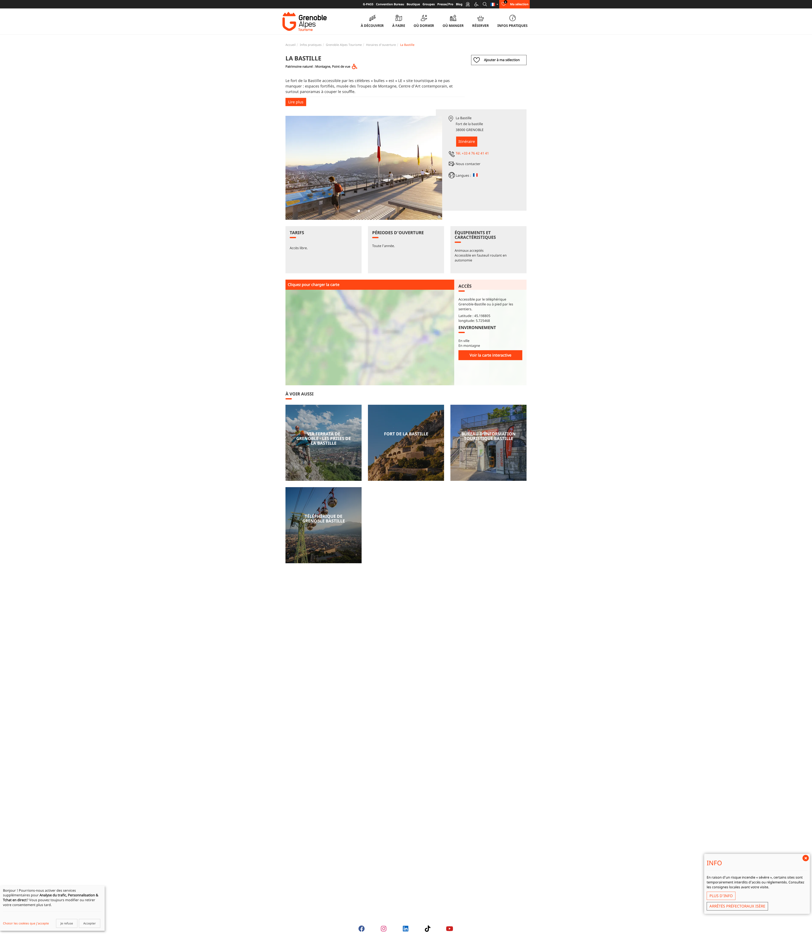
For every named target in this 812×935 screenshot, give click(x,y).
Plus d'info (721, 895)
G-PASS (368, 4)
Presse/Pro (445, 4)
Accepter (89, 923)
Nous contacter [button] (468, 163)
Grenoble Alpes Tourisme (344, 45)
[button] (297, 167)
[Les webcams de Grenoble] (468, 4)
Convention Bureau (390, 4)
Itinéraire (466, 141)
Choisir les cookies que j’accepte (26, 923)
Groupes (428, 4)
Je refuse (66, 923)
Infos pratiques (311, 45)
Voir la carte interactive (490, 355)
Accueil (290, 45)
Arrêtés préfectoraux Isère (737, 906)
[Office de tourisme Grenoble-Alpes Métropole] (304, 21)
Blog (459, 4)
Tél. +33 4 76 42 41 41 (472, 153)
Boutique (413, 4)
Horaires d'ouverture (381, 45)
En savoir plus (323, 443)
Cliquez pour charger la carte (313, 284)
